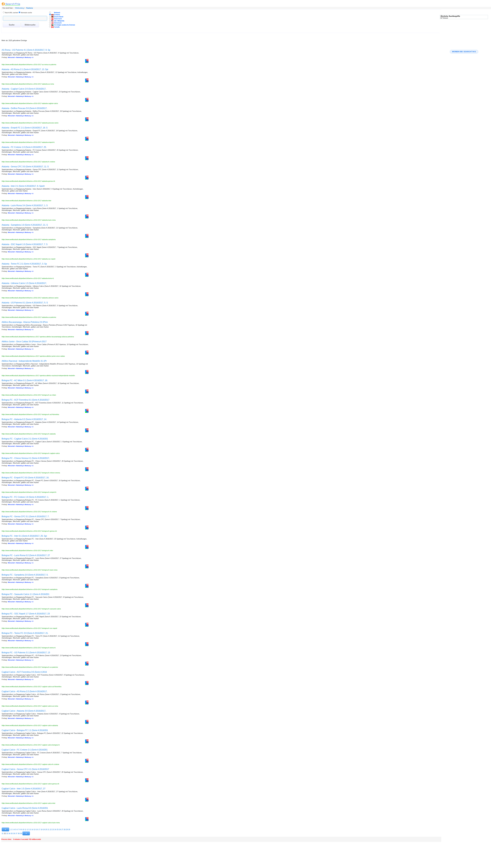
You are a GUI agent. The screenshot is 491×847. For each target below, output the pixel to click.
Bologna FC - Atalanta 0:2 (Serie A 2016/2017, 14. (24, 419)
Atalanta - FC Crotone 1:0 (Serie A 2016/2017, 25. (24, 147)
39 (21, 833)
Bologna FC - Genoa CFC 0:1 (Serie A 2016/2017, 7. (25, 516)
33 (7, 833)
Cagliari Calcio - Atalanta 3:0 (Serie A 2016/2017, (24, 711)
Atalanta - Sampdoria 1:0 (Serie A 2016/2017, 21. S (25, 225)
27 (62, 830)
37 (16, 833)
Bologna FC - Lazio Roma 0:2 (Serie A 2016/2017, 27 (26, 555)
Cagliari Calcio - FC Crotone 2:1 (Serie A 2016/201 (25, 750)
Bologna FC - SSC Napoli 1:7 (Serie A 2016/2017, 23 (26, 614)
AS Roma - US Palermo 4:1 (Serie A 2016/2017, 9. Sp (26, 50)
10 (23, 830)
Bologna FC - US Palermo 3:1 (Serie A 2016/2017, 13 (26, 652)
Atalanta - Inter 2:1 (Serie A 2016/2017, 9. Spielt (23, 186)
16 (37, 830)
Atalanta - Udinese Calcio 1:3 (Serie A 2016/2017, (24, 283)
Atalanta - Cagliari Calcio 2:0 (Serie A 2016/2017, (24, 89)
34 (9, 833)
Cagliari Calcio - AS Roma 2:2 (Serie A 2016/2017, (24, 691)
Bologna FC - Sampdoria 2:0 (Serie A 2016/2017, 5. (25, 575)
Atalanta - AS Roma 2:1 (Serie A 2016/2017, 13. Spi (25, 69)
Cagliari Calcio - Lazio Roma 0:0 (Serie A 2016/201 (25, 808)
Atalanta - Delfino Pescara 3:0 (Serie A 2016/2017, (24, 108)
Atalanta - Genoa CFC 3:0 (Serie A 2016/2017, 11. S (25, 166)
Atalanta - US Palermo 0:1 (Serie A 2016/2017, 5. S (25, 303)
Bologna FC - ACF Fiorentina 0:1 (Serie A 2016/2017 (25, 400)
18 (41, 830)
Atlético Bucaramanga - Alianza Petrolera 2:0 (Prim (25, 322)
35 (12, 833)
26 (60, 830)
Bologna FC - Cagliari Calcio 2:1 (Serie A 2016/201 (25, 439)
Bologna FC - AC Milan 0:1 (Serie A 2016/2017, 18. (25, 380)
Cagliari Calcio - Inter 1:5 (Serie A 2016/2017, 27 (23, 789)
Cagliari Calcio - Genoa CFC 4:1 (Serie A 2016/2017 (25, 769)
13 (30, 830)
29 (67, 830)
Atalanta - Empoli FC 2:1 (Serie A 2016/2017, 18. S (25, 128)
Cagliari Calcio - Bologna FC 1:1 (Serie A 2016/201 (25, 730)
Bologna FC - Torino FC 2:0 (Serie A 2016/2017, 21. (25, 633)
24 (55, 830)
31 (2, 833)
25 (58, 830)
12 (28, 830)
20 (46, 830)
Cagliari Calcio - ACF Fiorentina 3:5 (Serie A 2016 (24, 672)
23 (53, 830)
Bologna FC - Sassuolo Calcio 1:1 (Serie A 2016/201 (25, 594)
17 (39, 830)
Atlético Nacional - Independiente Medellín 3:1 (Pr (24, 361)
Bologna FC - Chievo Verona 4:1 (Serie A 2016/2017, (26, 458)
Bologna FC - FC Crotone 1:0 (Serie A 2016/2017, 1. (25, 497)
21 (48, 830)
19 (44, 830)
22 (51, 830)
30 (69, 830)
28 (64, 830)
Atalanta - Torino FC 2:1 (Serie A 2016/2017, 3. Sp (24, 264)
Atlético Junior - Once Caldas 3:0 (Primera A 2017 (24, 341)
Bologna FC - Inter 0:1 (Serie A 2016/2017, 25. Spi (24, 536)
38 (19, 833)
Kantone (29, 8)
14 (32, 830)
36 (14, 833)
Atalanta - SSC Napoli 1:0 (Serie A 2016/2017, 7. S (25, 244)
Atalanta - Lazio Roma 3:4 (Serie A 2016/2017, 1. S (25, 205)
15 (35, 830)
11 (25, 830)
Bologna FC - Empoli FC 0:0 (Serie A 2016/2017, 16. (25, 478)
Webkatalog (19, 8)
